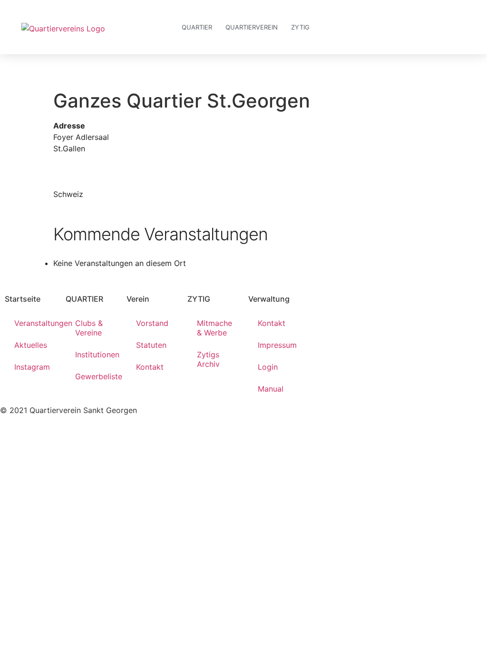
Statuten (151, 345)
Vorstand (152, 323)
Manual (270, 389)
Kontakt (150, 367)
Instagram (32, 367)
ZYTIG (198, 299)
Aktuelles (30, 345)
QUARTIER (84, 299)
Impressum (277, 345)
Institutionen (96, 354)
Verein (138, 299)
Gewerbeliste (96, 376)
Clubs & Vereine (89, 327)
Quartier (197, 27)
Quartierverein (251, 27)
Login (268, 367)
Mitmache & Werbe (214, 327)
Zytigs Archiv (208, 359)
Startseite (22, 299)
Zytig (300, 27)
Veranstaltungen (35, 323)
